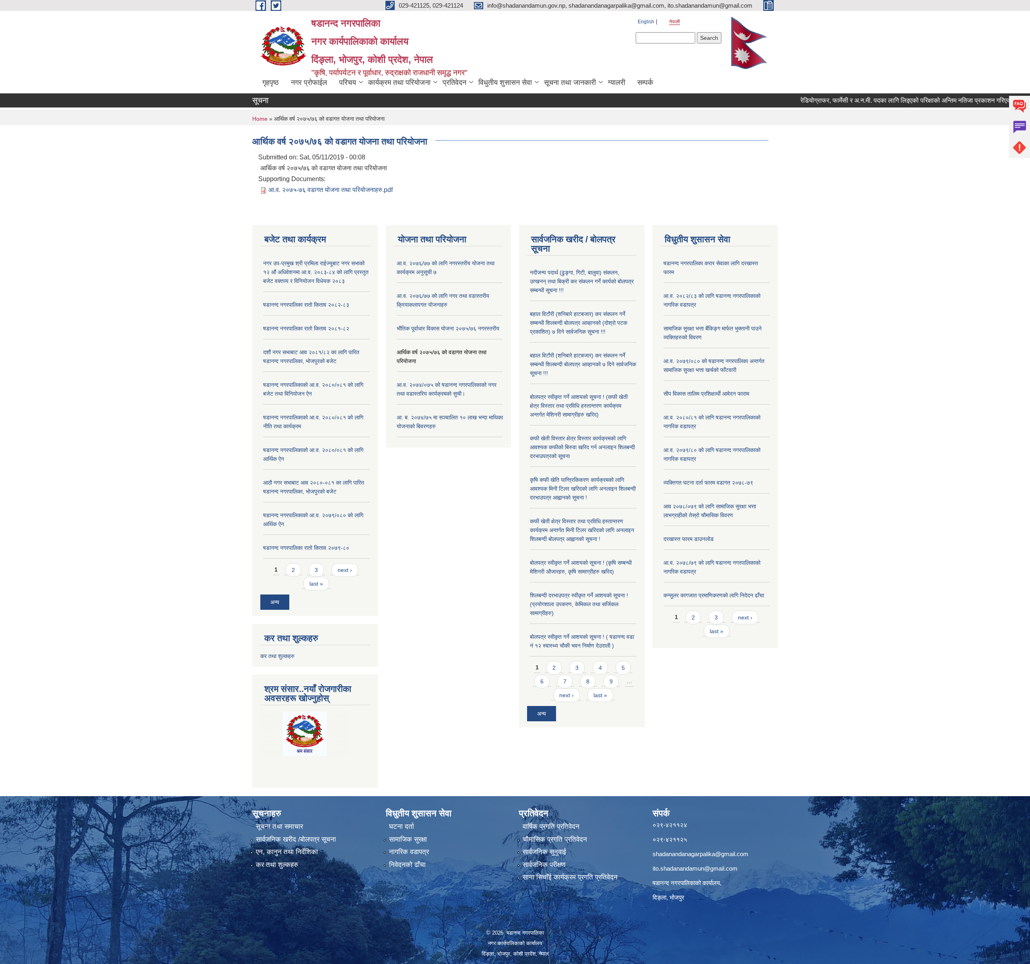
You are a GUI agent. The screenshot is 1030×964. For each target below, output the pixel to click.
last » (316, 583)
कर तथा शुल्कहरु (277, 656)
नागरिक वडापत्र (409, 852)
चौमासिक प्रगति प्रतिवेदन (555, 839)
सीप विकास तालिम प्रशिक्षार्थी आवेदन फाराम (707, 393)
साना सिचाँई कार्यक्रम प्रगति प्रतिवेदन (570, 877)
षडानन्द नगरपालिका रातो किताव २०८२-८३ (306, 304)
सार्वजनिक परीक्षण (544, 865)
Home (260, 119)
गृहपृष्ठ (270, 82)
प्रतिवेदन (454, 82)
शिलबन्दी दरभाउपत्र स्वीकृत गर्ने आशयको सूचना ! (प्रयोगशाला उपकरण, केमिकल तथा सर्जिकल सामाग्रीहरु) (579, 604)
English (646, 22)
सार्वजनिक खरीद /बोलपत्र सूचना (296, 839)
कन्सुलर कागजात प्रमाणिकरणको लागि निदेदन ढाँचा (713, 595)
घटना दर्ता (401, 826)
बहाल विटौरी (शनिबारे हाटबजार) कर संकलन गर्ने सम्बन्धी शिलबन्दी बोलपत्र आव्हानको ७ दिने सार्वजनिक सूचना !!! (583, 364)
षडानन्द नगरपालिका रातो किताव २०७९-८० (306, 548)
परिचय (347, 82)
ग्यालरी (616, 82)
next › (345, 570)
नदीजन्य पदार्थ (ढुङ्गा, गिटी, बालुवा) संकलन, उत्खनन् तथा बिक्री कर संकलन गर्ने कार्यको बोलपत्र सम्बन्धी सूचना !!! (582, 281)
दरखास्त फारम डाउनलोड (688, 539)
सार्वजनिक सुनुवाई (544, 852)
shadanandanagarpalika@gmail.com (700, 853)
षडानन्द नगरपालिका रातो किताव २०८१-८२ (306, 328)
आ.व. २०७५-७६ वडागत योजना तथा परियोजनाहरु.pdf (330, 189)
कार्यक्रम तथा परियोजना (399, 82)
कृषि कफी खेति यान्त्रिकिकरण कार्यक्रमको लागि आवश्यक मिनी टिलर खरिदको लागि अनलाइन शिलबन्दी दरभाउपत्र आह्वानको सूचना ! (583, 489)
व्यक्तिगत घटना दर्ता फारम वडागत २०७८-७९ (708, 482)
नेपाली (674, 22)
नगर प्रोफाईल (309, 82)
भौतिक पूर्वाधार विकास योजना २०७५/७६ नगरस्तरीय (448, 328)
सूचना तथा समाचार (279, 826)
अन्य (274, 602)
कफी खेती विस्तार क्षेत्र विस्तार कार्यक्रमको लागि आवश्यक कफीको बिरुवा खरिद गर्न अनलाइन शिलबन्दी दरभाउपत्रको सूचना (582, 447)
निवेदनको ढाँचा (407, 865)
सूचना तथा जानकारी (570, 82)
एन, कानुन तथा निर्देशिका (287, 852)
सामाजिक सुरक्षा (408, 839)
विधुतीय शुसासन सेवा (505, 82)
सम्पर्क (645, 82)
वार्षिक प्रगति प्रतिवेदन (551, 826)
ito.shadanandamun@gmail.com (695, 868)
